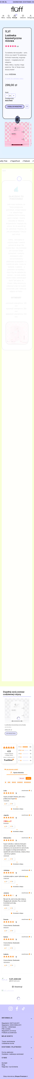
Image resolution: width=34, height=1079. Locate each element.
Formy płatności (7, 1052)
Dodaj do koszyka (15, 106)
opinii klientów (9, 754)
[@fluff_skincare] (4, 980)
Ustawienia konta (8, 1043)
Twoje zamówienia (8, 1041)
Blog (3, 1065)
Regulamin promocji (9, 1031)
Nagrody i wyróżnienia (10, 1067)
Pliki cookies (6, 1029)
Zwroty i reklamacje (9, 1027)
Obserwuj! (18, 987)
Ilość (6, 92)
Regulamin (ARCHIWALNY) (11, 1025)
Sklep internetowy (14, 1076)
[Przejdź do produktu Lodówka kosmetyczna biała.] (17, 710)
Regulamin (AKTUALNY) (10, 1023)
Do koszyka (10, 733)
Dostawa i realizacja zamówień (13, 1054)
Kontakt (4, 1063)
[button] (5, 769)
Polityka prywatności (9, 1033)
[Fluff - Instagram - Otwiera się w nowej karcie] (10, 1008)
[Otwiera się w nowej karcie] (17, 1008)
